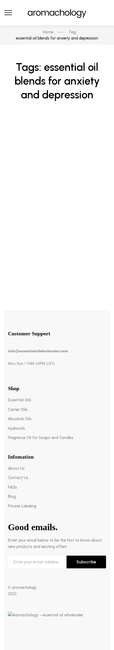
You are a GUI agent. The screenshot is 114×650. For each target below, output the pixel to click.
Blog (57, 176)
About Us (16, 468)
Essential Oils (19, 400)
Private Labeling (22, 506)
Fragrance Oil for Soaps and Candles (40, 437)
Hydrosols (16, 428)
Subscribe (86, 561)
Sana (46, 215)
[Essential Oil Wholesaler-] (57, 12)
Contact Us (18, 477)
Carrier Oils (18, 409)
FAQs (12, 487)
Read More (57, 277)
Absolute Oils (20, 418)
